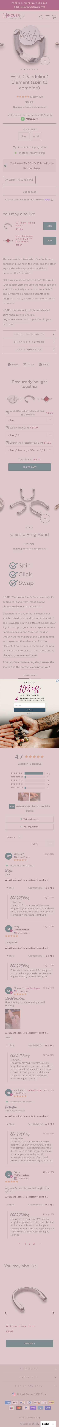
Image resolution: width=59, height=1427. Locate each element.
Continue (29, 710)
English (45, 1424)
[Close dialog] (57, 681)
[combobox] (48, 1424)
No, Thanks (29, 713)
